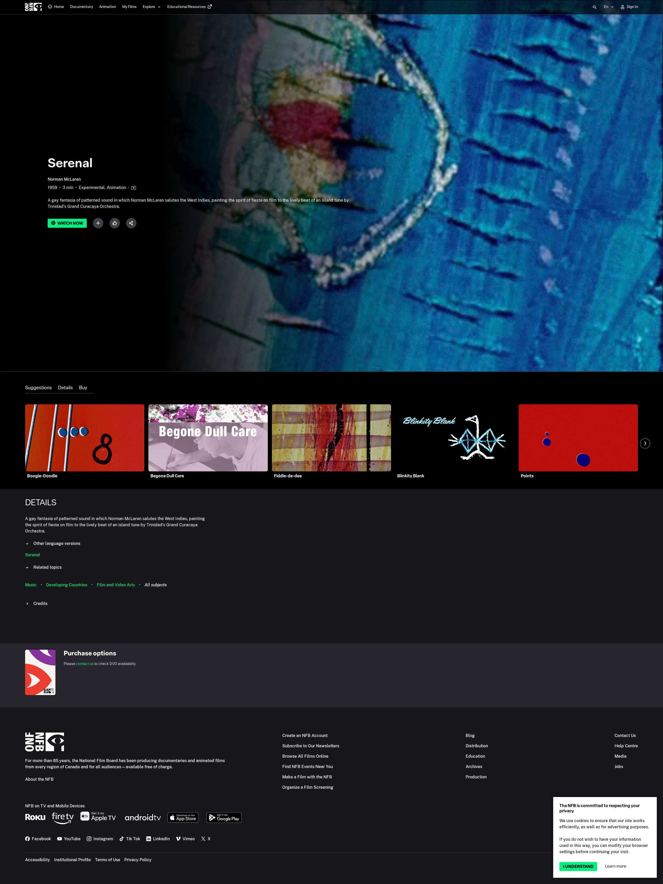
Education (475, 756)
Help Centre (626, 745)
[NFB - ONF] (33, 7)
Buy (83, 388)
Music (31, 584)
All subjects (156, 584)
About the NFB (39, 779)
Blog (470, 735)
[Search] (595, 7)
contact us (84, 664)
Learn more (615, 866)
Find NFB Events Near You (307, 766)
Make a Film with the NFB (307, 777)
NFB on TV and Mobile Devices (55, 805)
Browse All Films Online (305, 756)
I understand (578, 866)
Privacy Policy (138, 859)
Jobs (619, 766)
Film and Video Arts (116, 584)
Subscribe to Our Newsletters (310, 745)
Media (620, 756)
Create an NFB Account (305, 735)
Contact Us (625, 735)
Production (476, 777)
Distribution (477, 745)
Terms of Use (107, 859)
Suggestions (38, 388)
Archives (474, 766)
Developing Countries (66, 584)
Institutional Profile (72, 859)
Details (65, 388)
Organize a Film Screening (307, 787)
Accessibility (37, 859)
